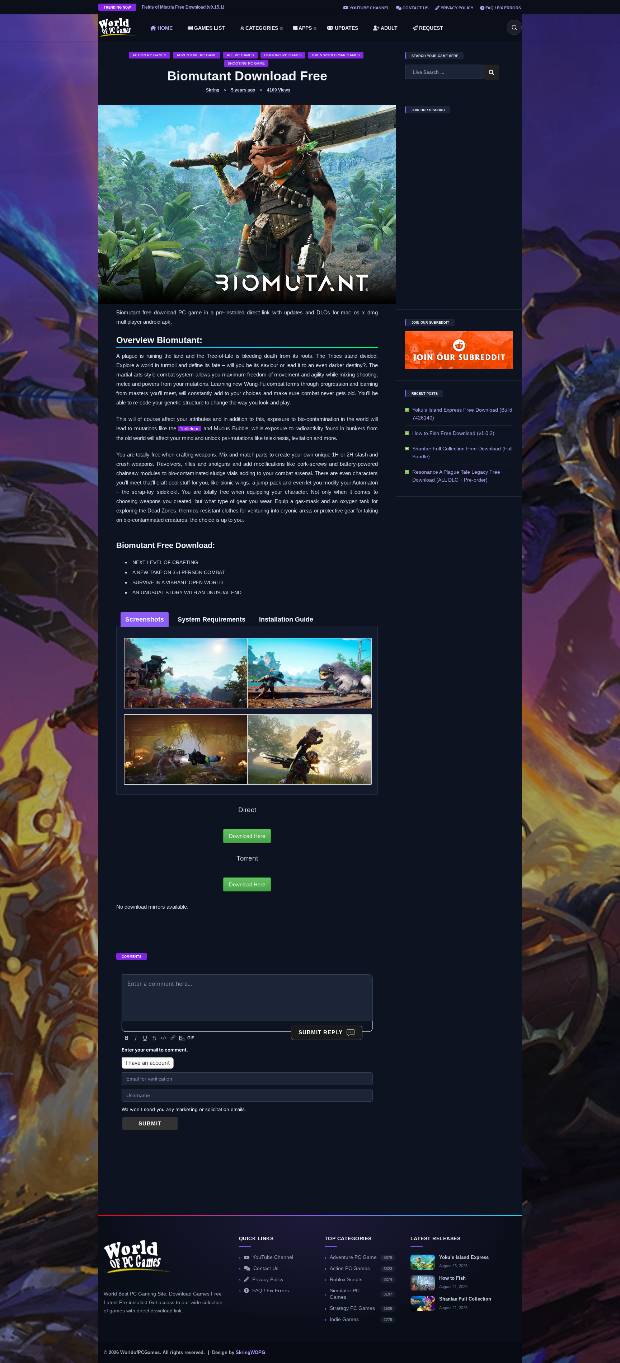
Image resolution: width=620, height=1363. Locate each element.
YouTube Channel (368, 8)
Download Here (247, 836)
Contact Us (414, 8)
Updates (345, 28)
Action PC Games (149, 55)
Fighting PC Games (283, 55)
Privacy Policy (456, 8)
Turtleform (189, 428)
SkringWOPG (250, 1352)
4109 (278, 90)
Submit (149, 1124)
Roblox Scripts (361, 1279)
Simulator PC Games (361, 1294)
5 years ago (243, 90)
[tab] (145, 619)
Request (430, 28)
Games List (209, 28)
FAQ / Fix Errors (502, 8)
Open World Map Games (336, 55)
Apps (304, 28)
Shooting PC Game (246, 63)
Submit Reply (321, 1032)
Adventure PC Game (197, 55)
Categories (261, 28)
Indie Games (361, 1319)
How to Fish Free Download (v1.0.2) (453, 433)
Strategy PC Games (361, 1308)
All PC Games (240, 55)
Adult (389, 28)
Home (164, 28)
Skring (212, 90)
